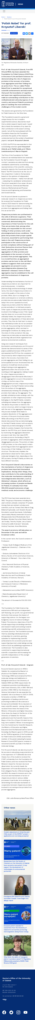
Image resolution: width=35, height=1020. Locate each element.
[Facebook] (23, 33)
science (14, 33)
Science (9, 17)
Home (3, 17)
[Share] (32, 33)
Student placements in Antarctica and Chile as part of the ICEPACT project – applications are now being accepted (17, 834)
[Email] (29, 33)
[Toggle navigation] (4, 11)
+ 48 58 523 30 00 (17, 996)
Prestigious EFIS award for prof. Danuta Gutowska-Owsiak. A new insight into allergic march (17, 899)
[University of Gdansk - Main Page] (8, 4)
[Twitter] (26, 33)
